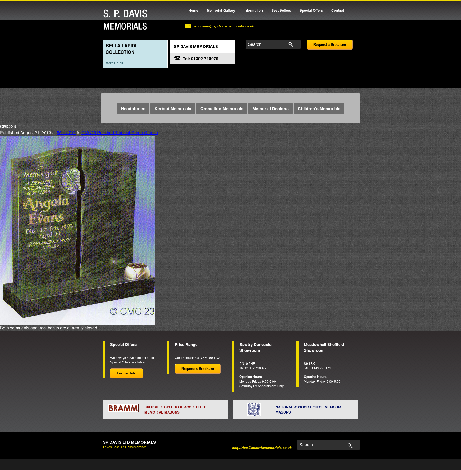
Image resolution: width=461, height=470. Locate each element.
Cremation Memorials (221, 108)
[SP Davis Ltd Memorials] (126, 20)
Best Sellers (281, 10)
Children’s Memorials (319, 108)
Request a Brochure (329, 45)
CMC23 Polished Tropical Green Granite (119, 132)
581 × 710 (66, 132)
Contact (337, 10)
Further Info (126, 373)
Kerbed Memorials (172, 108)
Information (253, 10)
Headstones (133, 108)
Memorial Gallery (221, 10)
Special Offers (311, 10)
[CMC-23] (77, 229)
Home (193, 10)
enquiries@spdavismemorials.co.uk (224, 25)
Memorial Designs (270, 108)
